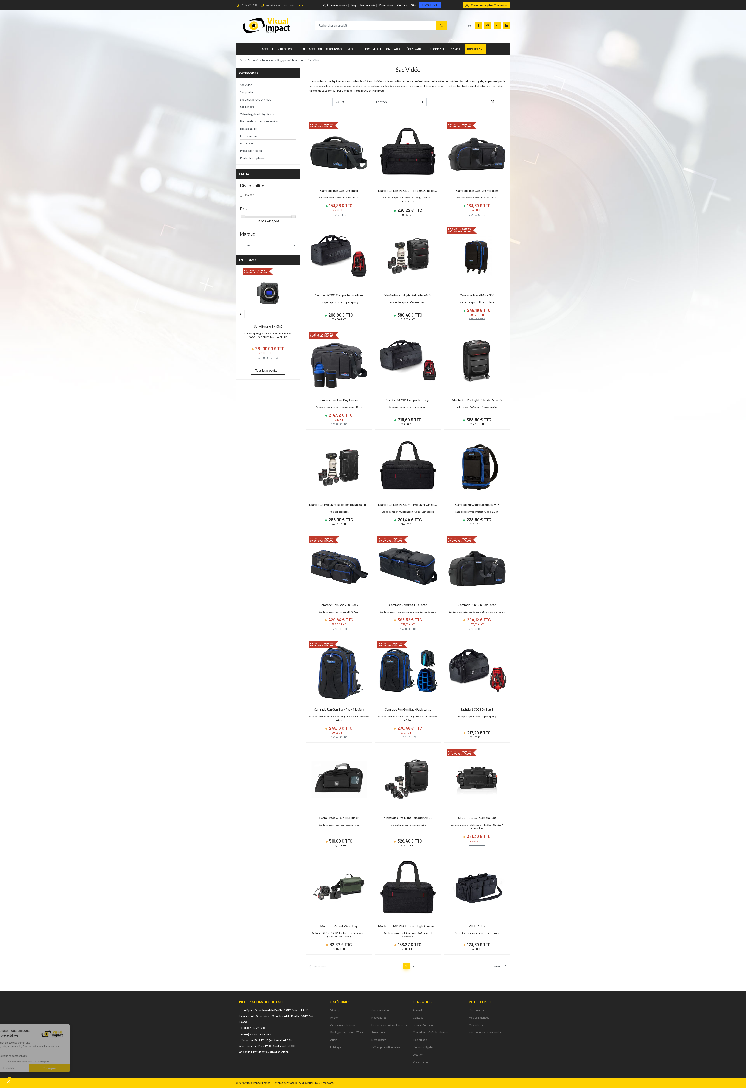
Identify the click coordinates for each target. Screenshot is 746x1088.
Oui (250, 195)
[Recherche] (441, 25)
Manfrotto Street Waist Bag (339, 926)
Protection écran (251, 150)
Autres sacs (247, 143)
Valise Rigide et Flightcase (257, 114)
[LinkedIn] (506, 25)
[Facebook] (478, 25)
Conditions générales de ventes (432, 1032)
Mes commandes (479, 1017)
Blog (353, 5)
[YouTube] (487, 25)
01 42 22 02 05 (249, 5)
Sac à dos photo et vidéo (255, 99)
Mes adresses (477, 1025)
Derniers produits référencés (389, 1025)
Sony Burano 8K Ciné (268, 326)
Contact (402, 5)
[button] (8, 1081)
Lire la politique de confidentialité (25, 1056)
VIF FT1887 (477, 926)
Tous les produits (266, 370)
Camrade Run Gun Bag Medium (477, 190)
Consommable (380, 1010)
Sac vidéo (246, 84)
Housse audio (248, 128)
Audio (333, 1039)
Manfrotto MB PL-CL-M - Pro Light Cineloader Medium (415, 504)
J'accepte (65, 1068)
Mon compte (476, 1010)
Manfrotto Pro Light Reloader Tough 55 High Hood (343, 504)
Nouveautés (367, 5)
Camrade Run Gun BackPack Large (408, 709)
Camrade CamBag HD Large (408, 604)
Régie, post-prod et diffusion (347, 1032)
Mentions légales (423, 1047)
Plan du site (420, 1039)
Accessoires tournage (343, 1025)
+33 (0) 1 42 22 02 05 (253, 1028)
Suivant (498, 966)
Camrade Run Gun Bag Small (339, 190)
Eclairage (335, 1047)
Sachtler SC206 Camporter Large (408, 400)
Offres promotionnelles (385, 1047)
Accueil (417, 1010)
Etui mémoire (248, 136)
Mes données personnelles (485, 1032)
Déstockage (378, 1039)
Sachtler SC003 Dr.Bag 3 (477, 709)
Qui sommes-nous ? (335, 5)
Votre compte (481, 1002)
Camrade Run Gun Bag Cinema (339, 400)
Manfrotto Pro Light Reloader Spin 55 (477, 400)
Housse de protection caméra (259, 121)
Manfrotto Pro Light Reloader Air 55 (408, 295)
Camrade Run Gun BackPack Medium (339, 709)
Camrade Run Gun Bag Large (477, 604)
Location (429, 5)
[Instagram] (497, 25)
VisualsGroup (421, 1062)
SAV (414, 5)
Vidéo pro (336, 1010)
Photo (334, 1017)
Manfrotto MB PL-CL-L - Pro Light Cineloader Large (412, 190)
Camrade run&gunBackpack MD (477, 504)
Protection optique (252, 158)
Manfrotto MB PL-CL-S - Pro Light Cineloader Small (412, 926)
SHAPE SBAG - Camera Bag (477, 817)
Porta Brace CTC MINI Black (339, 817)
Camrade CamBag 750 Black (339, 604)
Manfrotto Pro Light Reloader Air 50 (408, 817)
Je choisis (24, 1068)
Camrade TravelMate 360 (477, 295)
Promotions (386, 5)
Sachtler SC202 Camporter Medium (339, 295)
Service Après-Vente (425, 1025)
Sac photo (246, 92)
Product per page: (320, 101)
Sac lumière (247, 106)
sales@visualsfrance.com (280, 5)
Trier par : (365, 101)
